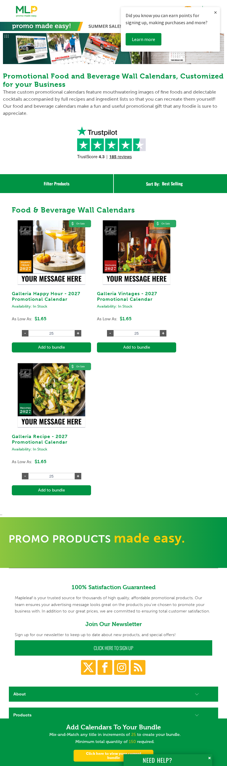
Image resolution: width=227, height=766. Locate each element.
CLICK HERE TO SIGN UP (113, 647)
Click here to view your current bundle (113, 756)
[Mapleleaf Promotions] (27, 17)
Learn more (143, 39)
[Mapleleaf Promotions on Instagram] (121, 667)
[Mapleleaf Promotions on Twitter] (88, 667)
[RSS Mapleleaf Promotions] (138, 667)
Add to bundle (51, 347)
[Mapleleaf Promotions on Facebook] (105, 667)
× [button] (215, 12)
